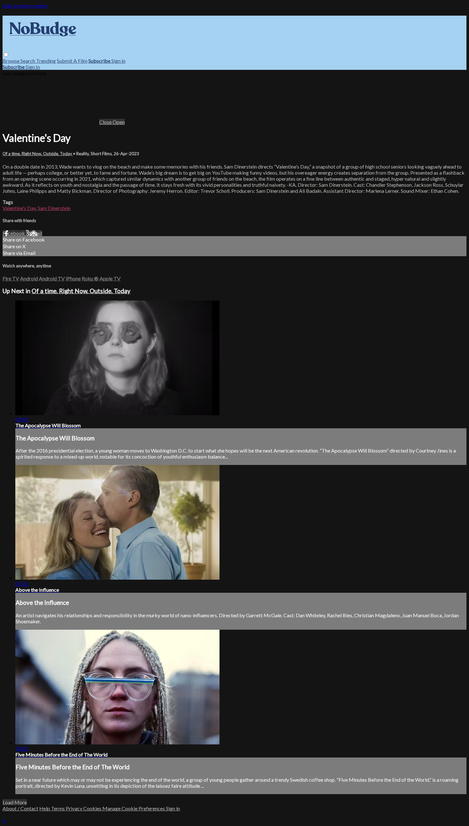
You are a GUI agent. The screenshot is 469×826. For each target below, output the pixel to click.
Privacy (74, 808)
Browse (11, 61)
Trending (46, 61)
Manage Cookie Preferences (134, 808)
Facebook (14, 233)
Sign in (118, 61)
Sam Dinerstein (54, 208)
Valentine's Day (19, 208)
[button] (6, 55)
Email (36, 233)
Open (119, 122)
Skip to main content (25, 6)
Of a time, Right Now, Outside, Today (38, 153)
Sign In (33, 67)
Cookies (92, 808)
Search (28, 61)
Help (45, 808)
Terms (58, 808)
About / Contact (20, 808)
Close (106, 122)
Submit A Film (72, 61)
